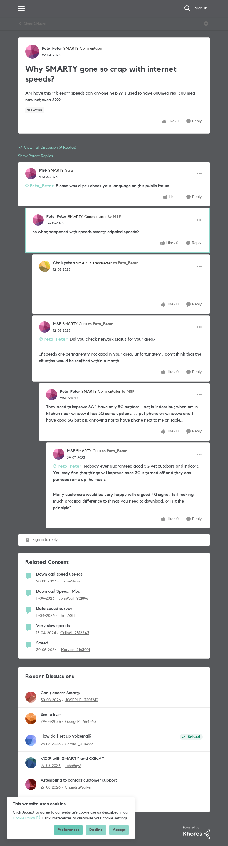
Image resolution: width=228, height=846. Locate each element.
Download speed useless (59, 574)
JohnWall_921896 (73, 599)
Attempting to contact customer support (79, 780)
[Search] (187, 8)
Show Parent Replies (35, 156)
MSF (43, 171)
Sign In (201, 8)
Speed (42, 643)
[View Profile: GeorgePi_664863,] (30, 718)
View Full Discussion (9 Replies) (50, 148)
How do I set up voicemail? (66, 736)
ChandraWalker (78, 787)
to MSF (114, 217)
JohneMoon (70, 581)
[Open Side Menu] (21, 8)
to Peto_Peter (125, 263)
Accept (119, 830)
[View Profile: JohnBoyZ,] (30, 762)
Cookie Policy (24, 818)
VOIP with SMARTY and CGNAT (72, 758)
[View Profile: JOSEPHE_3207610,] (30, 697)
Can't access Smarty (60, 693)
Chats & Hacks (35, 23)
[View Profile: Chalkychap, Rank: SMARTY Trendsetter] (44, 266)
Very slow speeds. (53, 626)
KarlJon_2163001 (75, 650)
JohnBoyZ (73, 766)
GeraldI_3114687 (79, 744)
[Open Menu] (206, 23)
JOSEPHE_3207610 (81, 700)
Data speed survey (54, 608)
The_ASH (67, 616)
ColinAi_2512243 (74, 633)
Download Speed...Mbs (58, 591)
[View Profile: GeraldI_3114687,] (30, 740)
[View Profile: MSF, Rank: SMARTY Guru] (30, 173)
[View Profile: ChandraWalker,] (30, 784)
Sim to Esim (51, 714)
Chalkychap (64, 263)
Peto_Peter (52, 48)
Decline (96, 830)
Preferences (68, 830)
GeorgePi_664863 (80, 722)
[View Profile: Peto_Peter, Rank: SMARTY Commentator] (32, 52)
